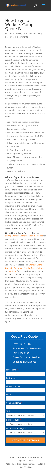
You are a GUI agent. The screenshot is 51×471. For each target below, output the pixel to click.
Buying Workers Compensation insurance (24, 235)
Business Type (12, 420)
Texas (33, 268)
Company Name (13, 403)
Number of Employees (16, 428)
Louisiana (12, 271)
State (8, 411)
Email (8, 394)
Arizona (40, 268)
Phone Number (13, 386)
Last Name (11, 378)
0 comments (22, 37)
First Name (11, 369)
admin (11, 33)
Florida (27, 268)
